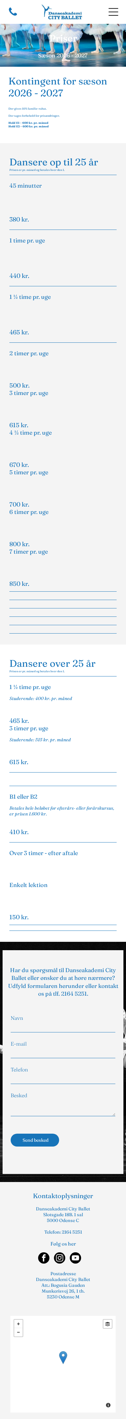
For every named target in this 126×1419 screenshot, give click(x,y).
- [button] (18, 1332)
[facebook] (43, 1258)
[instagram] (59, 1258)
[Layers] (107, 1324)
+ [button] (18, 1324)
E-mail (19, 1043)
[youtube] (75, 1258)
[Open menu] (113, 12)
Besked (19, 1095)
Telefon (19, 1069)
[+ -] (63, 1364)
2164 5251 (74, 993)
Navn (17, 1018)
